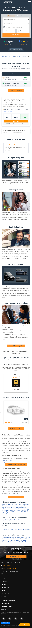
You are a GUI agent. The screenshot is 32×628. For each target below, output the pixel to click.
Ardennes (25, 540)
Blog (3, 590)
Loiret (18, 539)
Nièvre (14, 539)
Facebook (3, 618)
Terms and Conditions (8, 600)
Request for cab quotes (16, 346)
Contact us (5, 587)
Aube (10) (24, 56)
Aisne (12, 540)
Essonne (22, 539)
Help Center (5, 578)
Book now (16, 121)
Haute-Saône (15, 542)
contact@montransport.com (10, 568)
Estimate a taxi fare (16, 497)
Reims (17, 440)
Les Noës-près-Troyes (7, 510)
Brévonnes (4, 504)
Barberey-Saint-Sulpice (7, 509)
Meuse (3, 539)
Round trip (21, 16)
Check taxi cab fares (16, 91)
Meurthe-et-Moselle (7, 542)
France (13, 56)
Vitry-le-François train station (18, 529)
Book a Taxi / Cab (24, 625)
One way (12, 16)
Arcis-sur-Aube (18, 506)
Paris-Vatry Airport (7, 460)
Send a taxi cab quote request (16, 465)
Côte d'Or (27, 537)
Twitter (9, 618)
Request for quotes (16, 428)
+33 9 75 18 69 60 (16, 50)
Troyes (7, 507)
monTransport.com (6, 56)
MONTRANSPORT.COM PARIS (10, 562)
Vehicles (4, 581)
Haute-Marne (12, 537)
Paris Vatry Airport (18, 519)
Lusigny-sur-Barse (9, 506)
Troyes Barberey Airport (8, 519)
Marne (7, 537)
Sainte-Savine (16, 510)
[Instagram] (21, 618)
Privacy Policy (6, 603)
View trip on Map (8, 111)
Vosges (27, 542)
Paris (9, 540)
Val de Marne (9, 539)
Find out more (16, 556)
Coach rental (6, 594)
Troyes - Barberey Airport (9, 462)
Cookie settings (5, 622)
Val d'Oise (21, 542)
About (4, 584)
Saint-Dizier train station (19, 531)
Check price (16, 35)
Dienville (20, 504)
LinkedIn (15, 618)
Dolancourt (12, 507)
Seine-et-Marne (20, 537)
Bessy (5, 513)
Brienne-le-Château (12, 504)
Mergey (27, 509)
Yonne (3, 537)
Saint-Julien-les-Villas (21, 507)
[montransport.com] (9, 2)
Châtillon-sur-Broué (16, 512)
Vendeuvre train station (7, 528)
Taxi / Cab (18, 56)
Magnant (8, 512)
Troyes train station (19, 528)
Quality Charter (6, 606)
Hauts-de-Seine (18, 540)
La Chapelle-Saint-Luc (19, 509)
